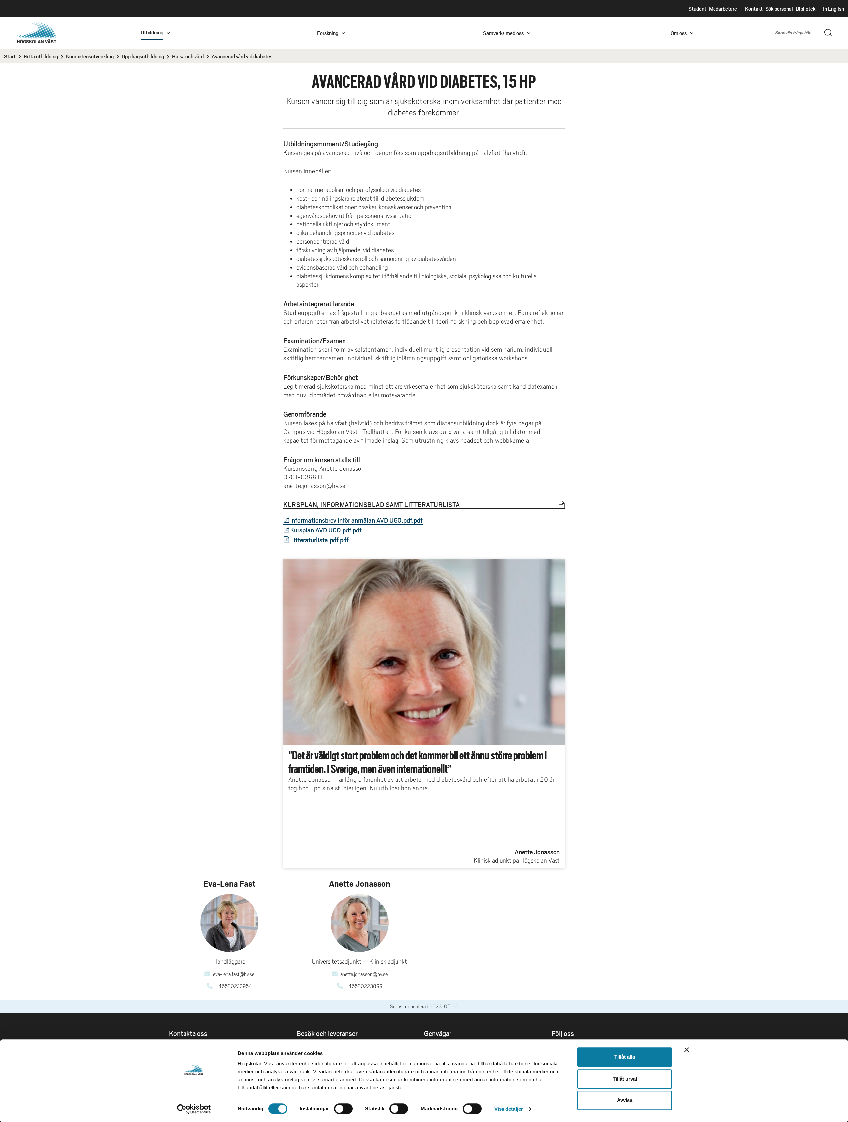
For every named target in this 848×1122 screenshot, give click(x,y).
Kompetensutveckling (90, 56)
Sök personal (779, 8)
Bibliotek (805, 8)
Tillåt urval (625, 1079)
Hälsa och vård (188, 56)
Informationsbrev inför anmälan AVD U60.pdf (351, 520)
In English (833, 8)
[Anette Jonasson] (360, 923)
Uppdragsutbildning (143, 56)
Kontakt (754, 8)
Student (697, 8)
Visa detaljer (508, 1109)
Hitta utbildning (41, 56)
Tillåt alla (624, 1057)
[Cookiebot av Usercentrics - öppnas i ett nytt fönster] (194, 1109)
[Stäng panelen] (686, 1049)
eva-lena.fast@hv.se (233, 974)
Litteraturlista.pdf (314, 539)
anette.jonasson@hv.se (364, 974)
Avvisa (624, 1100)
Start (10, 56)
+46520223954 (233, 986)
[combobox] (803, 33)
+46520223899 (363, 986)
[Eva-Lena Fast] (229, 923)
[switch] (343, 1108)
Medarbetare (723, 8)
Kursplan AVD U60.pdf (320, 530)
